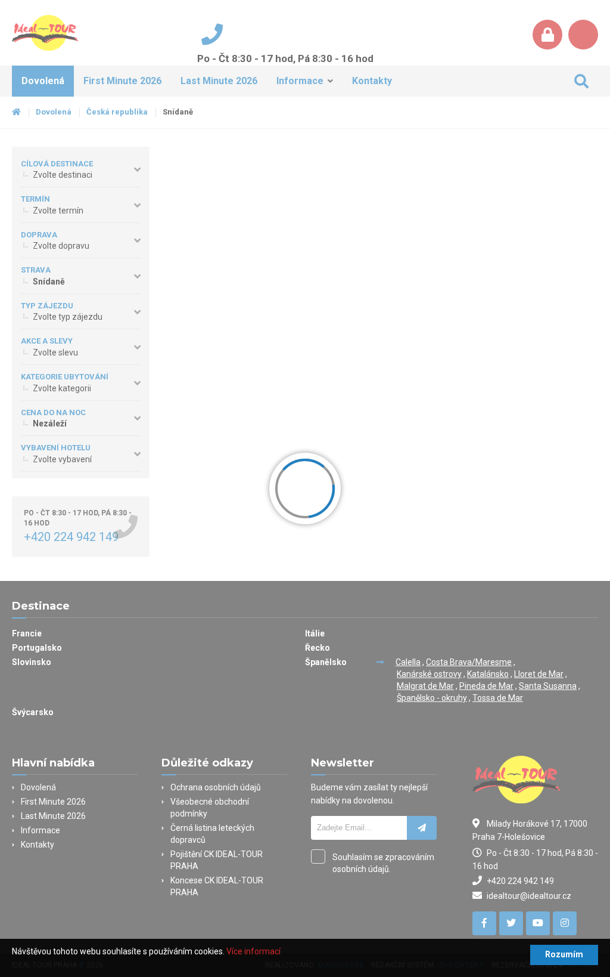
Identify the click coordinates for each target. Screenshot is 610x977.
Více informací (253, 951)
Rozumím (564, 954)
